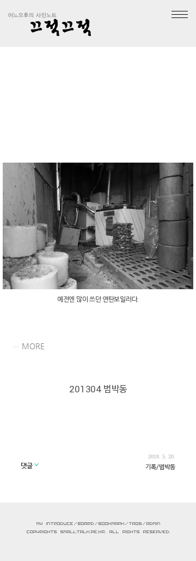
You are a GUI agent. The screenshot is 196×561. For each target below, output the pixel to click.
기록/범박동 (160, 466)
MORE (33, 346)
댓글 (27, 465)
